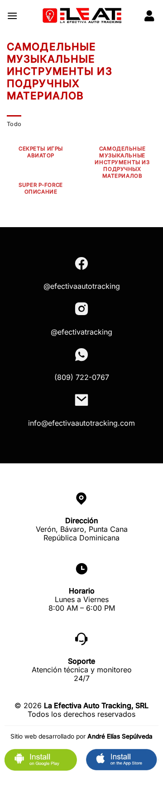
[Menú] (12, 16)
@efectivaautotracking (81, 286)
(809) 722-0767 (81, 377)
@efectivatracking (81, 331)
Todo (14, 124)
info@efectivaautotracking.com (81, 423)
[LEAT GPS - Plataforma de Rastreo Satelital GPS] (81, 16)
